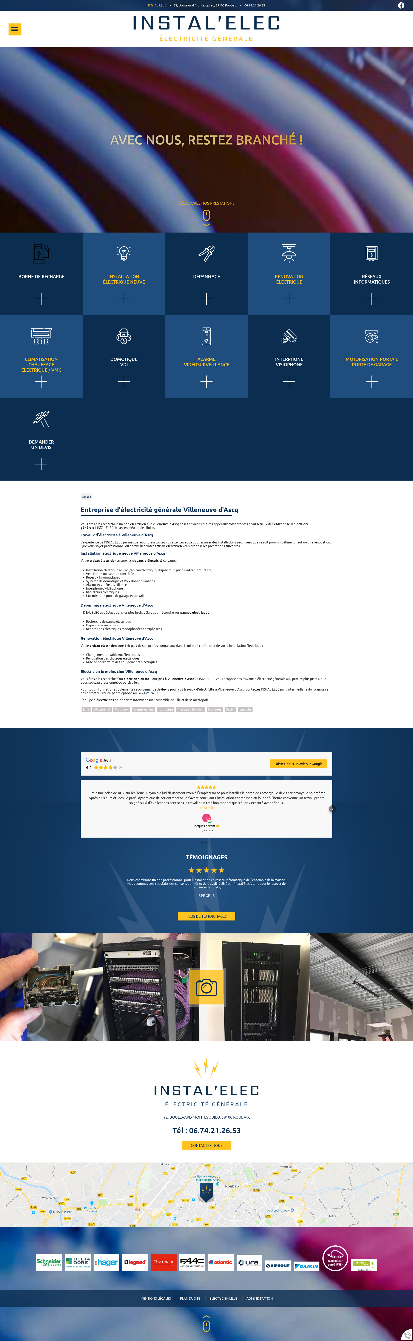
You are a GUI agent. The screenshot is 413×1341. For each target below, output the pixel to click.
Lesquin (245, 709)
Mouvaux (122, 709)
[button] (80, 808)
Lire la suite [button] (206, 808)
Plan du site (190, 1298)
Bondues (214, 709)
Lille (86, 709)
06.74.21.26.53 (147, 693)
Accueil (86, 496)
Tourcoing (165, 709)
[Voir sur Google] (206, 818)
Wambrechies (143, 709)
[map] (206, 1195)
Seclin (230, 709)
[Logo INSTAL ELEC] (206, 29)
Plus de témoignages (206, 916)
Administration (260, 1298)
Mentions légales (155, 1298)
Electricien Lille (223, 1298)
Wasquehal (102, 709)
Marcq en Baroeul (190, 709)
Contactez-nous (206, 1145)
